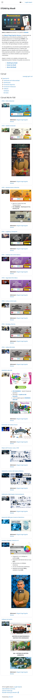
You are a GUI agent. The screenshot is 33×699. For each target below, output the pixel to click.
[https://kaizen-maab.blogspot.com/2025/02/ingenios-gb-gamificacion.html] (20, 378)
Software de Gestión (7, 619)
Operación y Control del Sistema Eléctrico (12, 471)
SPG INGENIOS (17, 391)
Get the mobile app (7, 690)
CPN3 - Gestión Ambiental (8, 125)
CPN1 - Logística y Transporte (9, 231)
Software (6, 88)
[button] (21, 2)
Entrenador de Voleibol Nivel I (9, 424)
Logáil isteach (28, 2)
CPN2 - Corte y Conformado (9, 301)
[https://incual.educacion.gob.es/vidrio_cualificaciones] (20, 111)
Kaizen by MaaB (11, 65)
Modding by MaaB (12, 63)
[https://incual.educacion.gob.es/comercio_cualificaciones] (20, 239)
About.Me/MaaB (11, 67)
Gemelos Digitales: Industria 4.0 (10, 540)
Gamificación (7, 82)
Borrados (6, 92)
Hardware (6, 90)
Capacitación (5, 78)
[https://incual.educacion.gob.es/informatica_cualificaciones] (20, 263)
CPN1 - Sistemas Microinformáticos (11, 254)
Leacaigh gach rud (27, 76)
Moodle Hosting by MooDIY (9, 692)
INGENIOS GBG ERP (7, 370)
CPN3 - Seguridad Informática (9, 278)
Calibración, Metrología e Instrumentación (13, 494)
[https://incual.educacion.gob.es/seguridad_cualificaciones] (20, 133)
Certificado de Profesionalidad (11, 80)
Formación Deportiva (9, 84)
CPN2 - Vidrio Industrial (8, 101)
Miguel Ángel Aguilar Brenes (12, 35)
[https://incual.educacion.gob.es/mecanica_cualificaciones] (20, 309)
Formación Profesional (10, 86)
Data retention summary (8, 688)
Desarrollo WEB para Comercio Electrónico (13, 517)
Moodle (26, 32)
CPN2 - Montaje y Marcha (8, 324)
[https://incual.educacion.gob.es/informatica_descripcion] (20, 548)
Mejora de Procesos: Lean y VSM (10, 448)
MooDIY (11, 697)
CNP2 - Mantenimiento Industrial (10, 187)
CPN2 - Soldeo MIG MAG (8, 347)
